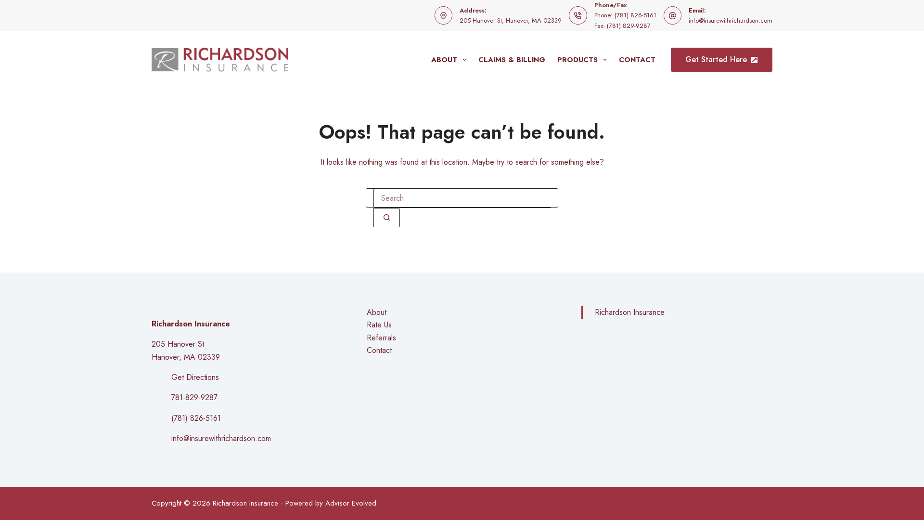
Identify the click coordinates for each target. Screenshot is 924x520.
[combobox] (462, 198)
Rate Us (379, 324)
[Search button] (386, 217)
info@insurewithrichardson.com (730, 20)
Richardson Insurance (630, 312)
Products (577, 59)
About (444, 59)
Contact (637, 59)
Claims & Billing (511, 59)
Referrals (381, 337)
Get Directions (195, 377)
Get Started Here (716, 59)
